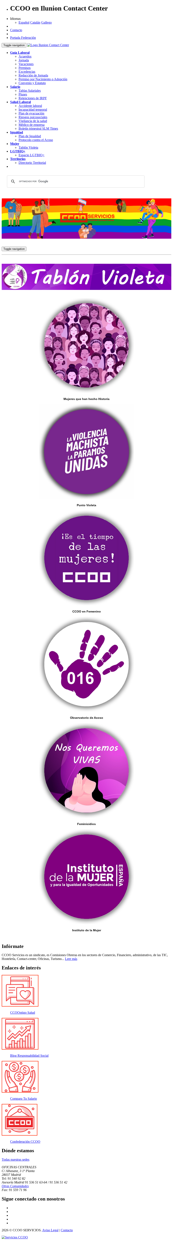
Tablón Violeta (28, 147)
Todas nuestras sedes (15, 1159)
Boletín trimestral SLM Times (38, 128)
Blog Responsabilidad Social (29, 1055)
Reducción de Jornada (33, 75)
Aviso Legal (50, 1230)
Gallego (46, 22)
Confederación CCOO (25, 1141)
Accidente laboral (30, 106)
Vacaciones (26, 64)
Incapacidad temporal (33, 109)
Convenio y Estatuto (32, 83)
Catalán (35, 22)
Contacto (16, 30)
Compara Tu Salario (23, 1098)
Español (24, 22)
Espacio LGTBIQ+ (32, 155)
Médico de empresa (32, 125)
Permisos (25, 68)
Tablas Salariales (30, 90)
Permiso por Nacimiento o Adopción (43, 79)
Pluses (23, 94)
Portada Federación (23, 37)
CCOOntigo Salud (22, 1012)
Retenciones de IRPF (33, 98)
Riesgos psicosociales (33, 117)
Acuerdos (25, 56)
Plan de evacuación (31, 113)
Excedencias (27, 71)
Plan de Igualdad (30, 136)
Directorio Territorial (32, 162)
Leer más (71, 959)
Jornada (24, 60)
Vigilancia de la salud (33, 121)
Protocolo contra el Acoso (36, 140)
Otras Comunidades (15, 1186)
